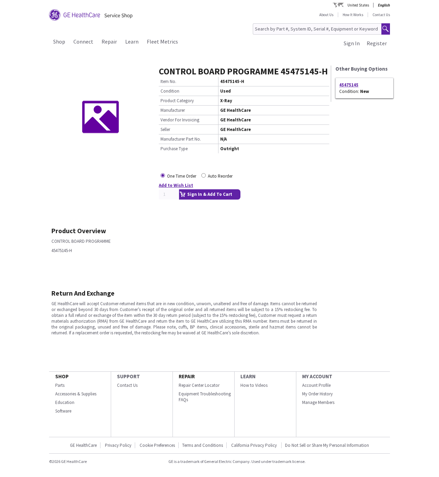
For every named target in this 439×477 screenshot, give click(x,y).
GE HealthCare (83, 445)
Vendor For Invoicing (180, 120)
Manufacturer (173, 110)
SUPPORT (128, 376)
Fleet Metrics (162, 41)
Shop (59, 41)
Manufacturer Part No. (181, 139)
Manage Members (318, 402)
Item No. (168, 81)
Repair (109, 41)
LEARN (248, 376)
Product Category (177, 101)
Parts (59, 385)
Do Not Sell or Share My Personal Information (327, 445)
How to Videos (254, 385)
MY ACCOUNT (317, 376)
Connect (83, 41)
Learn (132, 41)
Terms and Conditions (202, 445)
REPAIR (187, 376)
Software (63, 411)
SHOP (62, 376)
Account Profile (316, 385)
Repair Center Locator (199, 385)
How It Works (353, 14)
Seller (165, 129)
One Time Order (181, 176)
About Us (326, 14)
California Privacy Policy (254, 445)
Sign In (352, 43)
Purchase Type (174, 149)
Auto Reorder (220, 176)
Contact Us (381, 14)
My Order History (317, 394)
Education (64, 402)
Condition (170, 91)
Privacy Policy (118, 445)
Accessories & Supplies (75, 394)
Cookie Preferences (157, 445)
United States (358, 5)
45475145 (348, 85)
